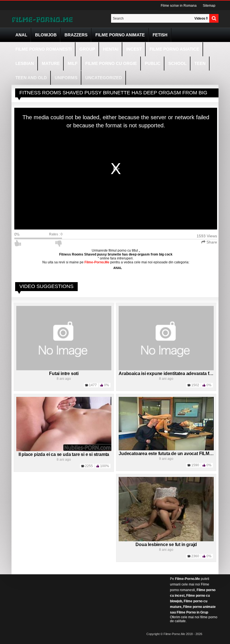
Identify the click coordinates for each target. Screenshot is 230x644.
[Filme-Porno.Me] (42, 19)
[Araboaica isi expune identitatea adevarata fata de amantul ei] (166, 338)
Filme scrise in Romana (179, 6)
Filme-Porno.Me (187, 579)
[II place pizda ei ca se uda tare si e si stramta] (63, 424)
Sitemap (209, 6)
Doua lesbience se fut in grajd (166, 544)
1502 (195, 385)
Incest (134, 49)
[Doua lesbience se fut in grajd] (166, 509)
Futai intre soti (64, 373)
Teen (200, 63)
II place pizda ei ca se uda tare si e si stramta (64, 454)
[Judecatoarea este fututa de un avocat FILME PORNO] (166, 423)
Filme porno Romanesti (43, 49)
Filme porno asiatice (174, 49)
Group (87, 49)
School (177, 63)
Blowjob (46, 34)
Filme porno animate (120, 34)
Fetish (160, 34)
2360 (195, 556)
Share (211, 242)
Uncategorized (103, 77)
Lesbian (24, 63)
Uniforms (66, 77)
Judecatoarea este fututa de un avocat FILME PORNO (174, 453)
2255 (89, 466)
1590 (195, 465)
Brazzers (76, 34)
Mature (51, 63)
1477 (93, 385)
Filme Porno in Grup (192, 612)
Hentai (110, 49)
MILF (72, 63)
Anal (21, 34)
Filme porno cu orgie (111, 63)
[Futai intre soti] (63, 338)
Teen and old (31, 77)
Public (152, 63)
